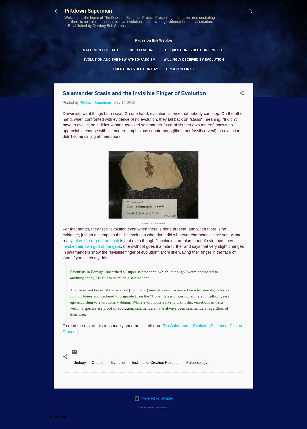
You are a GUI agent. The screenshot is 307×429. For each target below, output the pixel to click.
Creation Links (180, 69)
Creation (98, 362)
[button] (241, 93)
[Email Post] (74, 353)
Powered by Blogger (156, 398)
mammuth (163, 407)
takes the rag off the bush (96, 241)
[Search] (250, 12)
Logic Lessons (141, 50)
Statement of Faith (101, 50)
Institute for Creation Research (156, 362)
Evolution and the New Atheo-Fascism (119, 60)
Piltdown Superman (88, 11)
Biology (80, 362)
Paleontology (196, 362)
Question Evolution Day (135, 69)
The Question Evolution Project (193, 50)
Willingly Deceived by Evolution (194, 60)
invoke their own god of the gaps (92, 246)
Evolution (118, 362)
